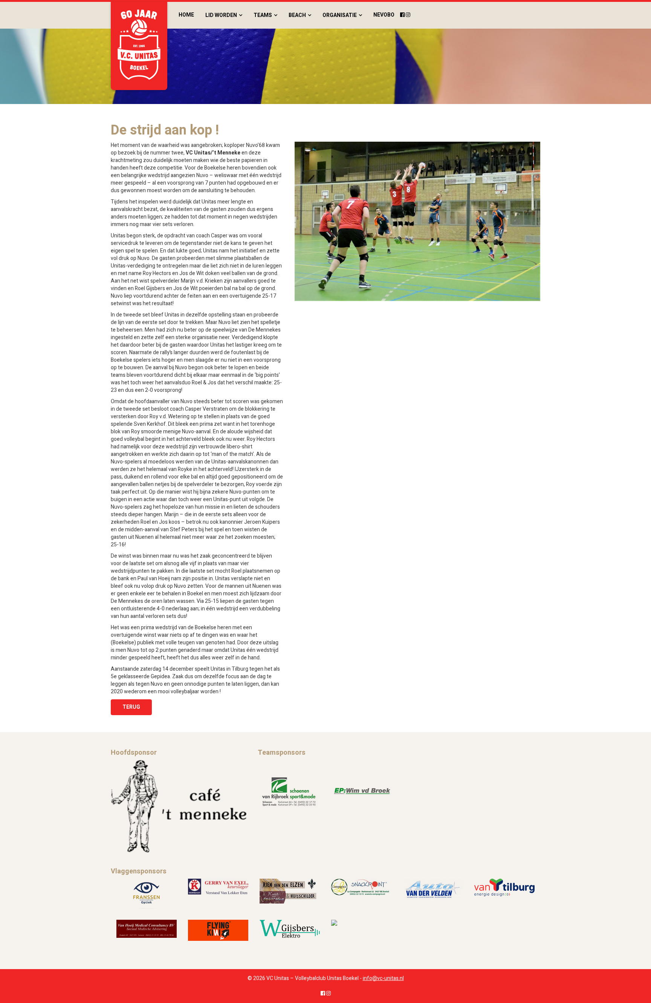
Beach (297, 15)
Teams (263, 15)
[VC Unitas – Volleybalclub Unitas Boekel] (139, 46)
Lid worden (221, 15)
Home (186, 15)
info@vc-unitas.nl (383, 978)
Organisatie (339, 15)
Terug (131, 707)
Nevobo (383, 15)
